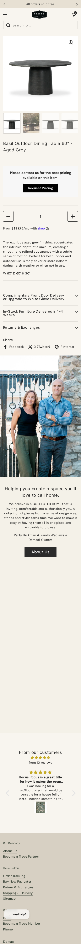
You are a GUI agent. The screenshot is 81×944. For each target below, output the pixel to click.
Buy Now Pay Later (17, 881)
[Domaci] (39, 14)
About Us (40, 552)
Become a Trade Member (21, 924)
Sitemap (9, 899)
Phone (8, 929)
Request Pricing (40, 188)
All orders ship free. (40, 4)
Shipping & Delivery (18, 893)
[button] (74, 14)
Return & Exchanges (18, 887)
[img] (41, 758)
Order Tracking (14, 876)
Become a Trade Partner (21, 856)
